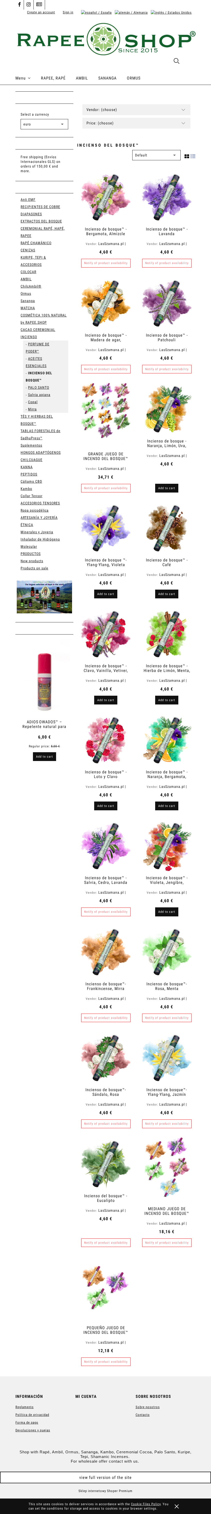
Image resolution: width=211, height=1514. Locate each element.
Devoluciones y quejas (32, 1430)
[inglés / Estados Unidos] (171, 12)
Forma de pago (26, 1422)
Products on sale (34, 568)
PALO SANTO (38, 387)
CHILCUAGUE (31, 460)
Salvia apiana (39, 395)
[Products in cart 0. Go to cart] (190, 62)
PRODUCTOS (31, 554)
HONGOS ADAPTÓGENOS (41, 452)
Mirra (32, 409)
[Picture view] (186, 155)
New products (32, 561)
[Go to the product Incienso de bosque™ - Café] (167, 528)
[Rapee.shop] (44, 597)
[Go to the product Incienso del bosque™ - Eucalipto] (106, 1163)
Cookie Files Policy (146, 1504)
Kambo (26, 489)
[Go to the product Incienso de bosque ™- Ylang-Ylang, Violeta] (106, 528)
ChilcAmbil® (31, 286)
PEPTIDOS (29, 474)
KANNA (27, 467)
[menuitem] (28, 78)
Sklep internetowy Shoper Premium (105, 1491)
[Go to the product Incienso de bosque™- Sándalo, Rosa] (106, 1057)
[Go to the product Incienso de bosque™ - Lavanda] (167, 197)
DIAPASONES (31, 214)
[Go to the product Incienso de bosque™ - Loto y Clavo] (106, 740)
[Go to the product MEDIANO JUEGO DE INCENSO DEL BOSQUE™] (167, 1170)
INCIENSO (29, 337)
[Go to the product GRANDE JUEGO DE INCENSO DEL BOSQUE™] (106, 415)
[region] (44, 597)
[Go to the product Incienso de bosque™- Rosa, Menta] (167, 951)
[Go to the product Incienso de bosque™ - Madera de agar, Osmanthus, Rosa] (106, 303)
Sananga (28, 301)
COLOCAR (28, 272)
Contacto (143, 1415)
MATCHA (28, 308)
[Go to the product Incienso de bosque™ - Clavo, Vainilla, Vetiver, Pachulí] (106, 633)
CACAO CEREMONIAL (38, 330)
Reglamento (24, 1407)
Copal (33, 402)
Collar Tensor (31, 496)
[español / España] (96, 12)
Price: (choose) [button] (100, 123)
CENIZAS (28, 250)
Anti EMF (28, 199)
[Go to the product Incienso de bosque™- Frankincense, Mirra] (106, 951)
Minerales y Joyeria (37, 532)
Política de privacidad (32, 1415)
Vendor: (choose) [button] (101, 109)
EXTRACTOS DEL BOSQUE (41, 221)
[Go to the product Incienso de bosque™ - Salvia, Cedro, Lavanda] (106, 845)
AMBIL (26, 279)
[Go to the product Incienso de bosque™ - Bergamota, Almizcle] (106, 197)
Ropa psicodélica (35, 510)
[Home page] (105, 38)
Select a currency (35, 114)
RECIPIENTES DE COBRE (40, 207)
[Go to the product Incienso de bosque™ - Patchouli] (167, 303)
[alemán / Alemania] (131, 12)
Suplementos (31, 445)
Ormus (26, 293)
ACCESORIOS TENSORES (40, 503)
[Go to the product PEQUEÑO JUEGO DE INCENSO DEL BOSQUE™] (106, 1288)
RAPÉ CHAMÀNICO (36, 243)
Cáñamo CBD (31, 481)
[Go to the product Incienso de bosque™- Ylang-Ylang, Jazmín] (167, 1057)
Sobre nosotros (148, 1407)
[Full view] (193, 155)
